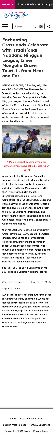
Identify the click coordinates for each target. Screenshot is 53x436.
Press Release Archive (31, 418)
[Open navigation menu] (5, 26)
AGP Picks (7, 4)
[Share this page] (49, 26)
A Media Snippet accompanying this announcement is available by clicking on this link (26, 166)
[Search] (34, 26)
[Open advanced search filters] (41, 26)
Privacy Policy (40, 431)
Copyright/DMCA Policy (17, 431)
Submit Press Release (14, 424)
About (13, 418)
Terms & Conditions (39, 424)
